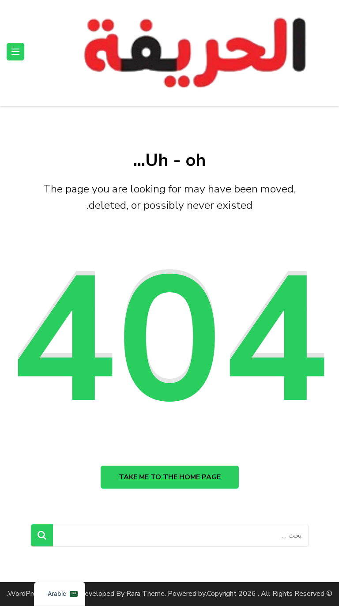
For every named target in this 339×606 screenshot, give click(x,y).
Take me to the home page (170, 477)
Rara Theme (145, 593)
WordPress (26, 593)
